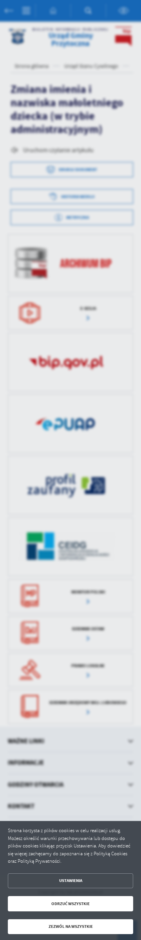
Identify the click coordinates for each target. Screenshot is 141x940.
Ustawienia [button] (70, 881)
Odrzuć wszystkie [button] (70, 904)
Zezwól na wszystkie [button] (71, 926)
